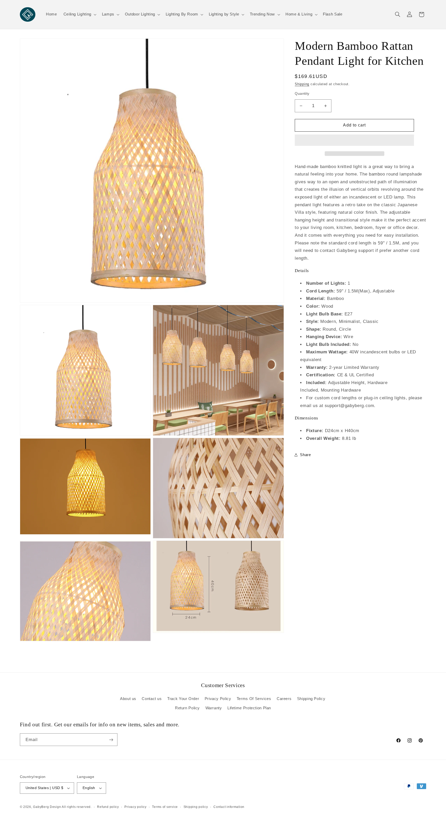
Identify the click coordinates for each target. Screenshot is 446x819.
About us (128, 699)
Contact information (228, 806)
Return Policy (187, 708)
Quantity (302, 94)
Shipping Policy (311, 699)
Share (305, 455)
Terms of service (165, 806)
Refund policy (108, 806)
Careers (284, 699)
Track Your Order (183, 699)
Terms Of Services (254, 699)
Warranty (213, 708)
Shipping (302, 84)
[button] (354, 140)
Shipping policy (196, 806)
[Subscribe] (111, 739)
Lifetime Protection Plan (249, 708)
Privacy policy (135, 806)
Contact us (152, 699)
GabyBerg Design (47, 806)
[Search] (397, 14)
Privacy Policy (218, 699)
